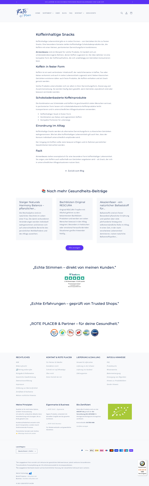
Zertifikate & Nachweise (24, 392)
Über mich (50, 373)
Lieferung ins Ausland (84, 370)
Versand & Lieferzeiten (85, 362)
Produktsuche (112, 366)
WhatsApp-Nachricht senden (27, 433)
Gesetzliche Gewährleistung (26, 377)
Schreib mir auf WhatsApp (55, 370)
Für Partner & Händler (54, 362)
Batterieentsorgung (114, 373)
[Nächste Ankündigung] (132, 2)
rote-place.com (32, 476)
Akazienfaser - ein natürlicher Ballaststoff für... (114, 205)
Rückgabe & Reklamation (25, 373)
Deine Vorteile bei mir (54, 377)
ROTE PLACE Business (54, 424)
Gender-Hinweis (112, 384)
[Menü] (146, 461)
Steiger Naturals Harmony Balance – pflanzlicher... (31, 205)
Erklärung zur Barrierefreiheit (27, 388)
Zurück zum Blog (76, 170)
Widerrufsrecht (21, 366)
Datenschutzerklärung (24, 381)
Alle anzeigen (74, 248)
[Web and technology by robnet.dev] (30, 473)
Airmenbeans (41, 156)
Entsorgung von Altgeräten (116, 377)
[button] (47, 13)
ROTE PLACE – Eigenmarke (56, 409)
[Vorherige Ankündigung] (16, 2)
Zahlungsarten (82, 373)
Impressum (20, 384)
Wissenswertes (112, 370)
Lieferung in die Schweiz (85, 366)
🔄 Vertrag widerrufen (24, 370)
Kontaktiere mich (52, 366)
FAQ (108, 362)
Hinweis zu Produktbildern (116, 381)
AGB (17, 362)
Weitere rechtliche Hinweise (26, 395)
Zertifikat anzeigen (82, 426)
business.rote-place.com (30, 478)
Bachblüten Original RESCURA (72, 204)
